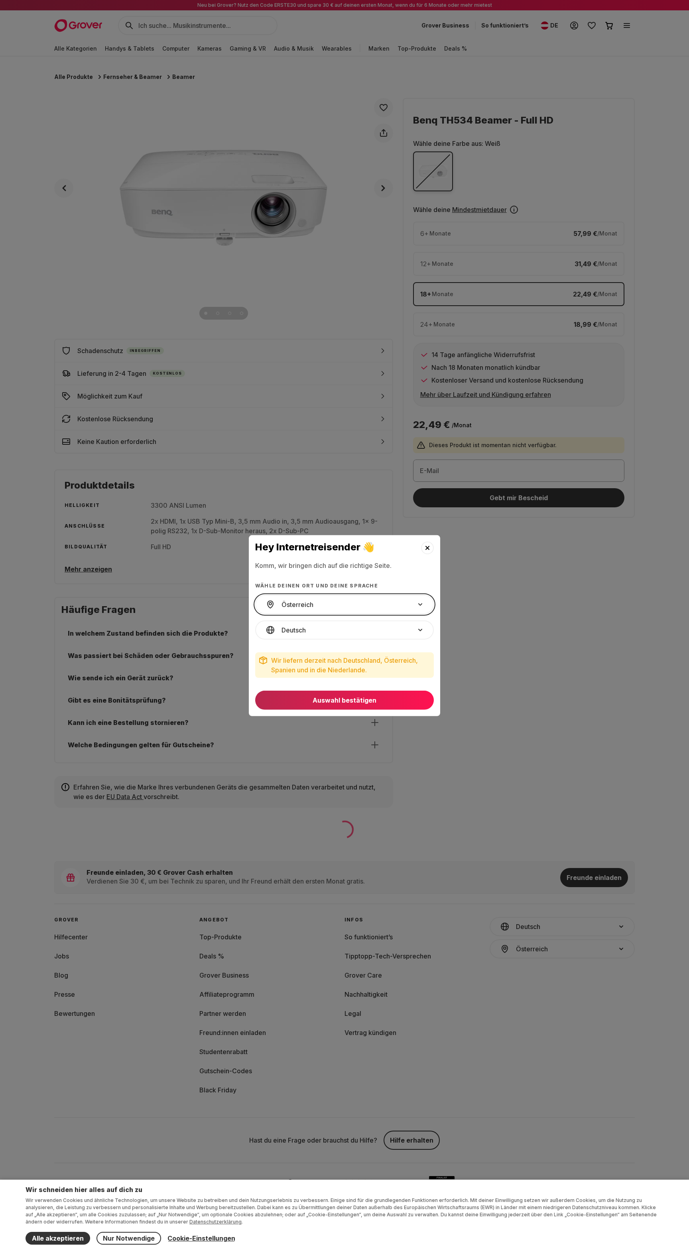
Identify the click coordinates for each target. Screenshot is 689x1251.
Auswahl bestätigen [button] (344, 700)
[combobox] (344, 604)
